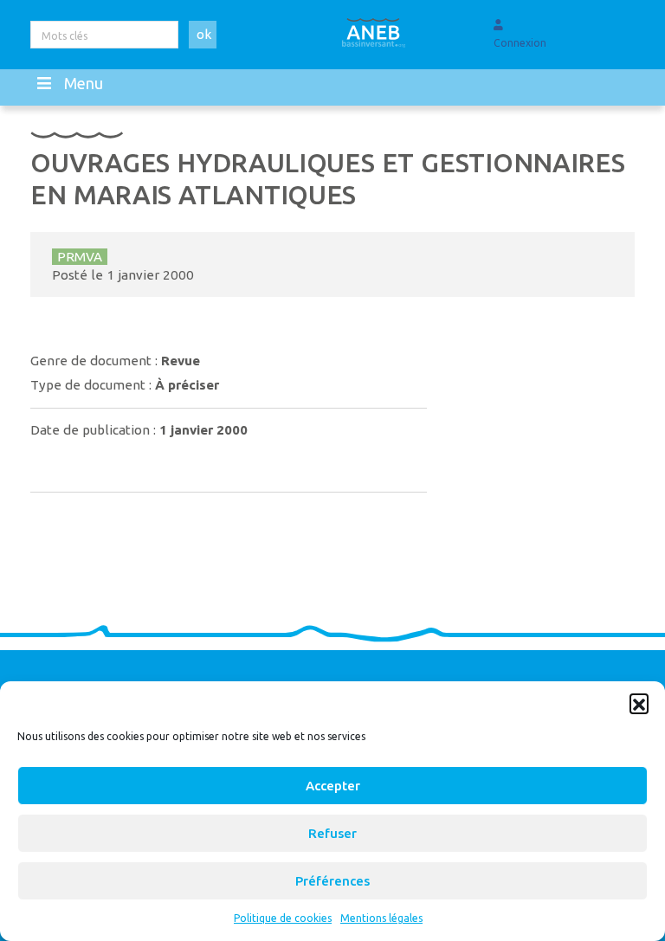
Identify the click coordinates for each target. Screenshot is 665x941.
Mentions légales (381, 918)
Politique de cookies (283, 918)
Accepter (333, 785)
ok (204, 34)
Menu (83, 83)
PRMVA (79, 256)
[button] (639, 703)
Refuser (332, 833)
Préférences (332, 880)
